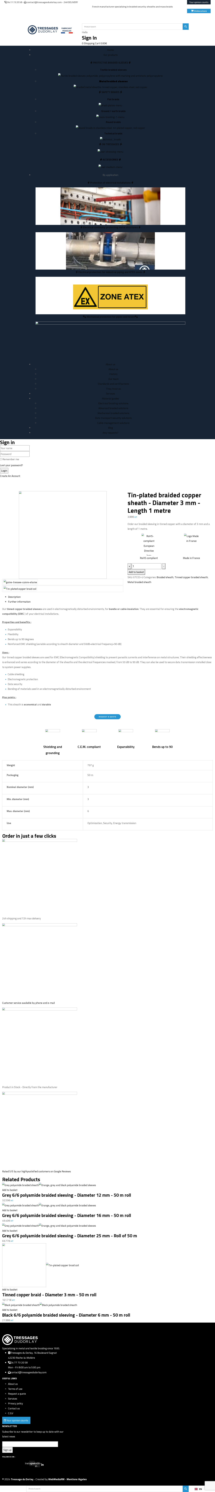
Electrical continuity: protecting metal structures (110, 227)
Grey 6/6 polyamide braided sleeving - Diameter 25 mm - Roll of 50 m (69, 1235)
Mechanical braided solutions (113, 413)
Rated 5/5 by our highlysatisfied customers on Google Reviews (36, 1171)
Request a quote (17, 1394)
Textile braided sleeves (113, 70)
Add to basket (136, 572)
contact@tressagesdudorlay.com (44, 2)
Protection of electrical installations (110, 183)
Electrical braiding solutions (113, 403)
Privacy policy (15, 1403)
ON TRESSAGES (110, 144)
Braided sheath (165, 577)
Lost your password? (11, 465)
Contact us (14, 1408)
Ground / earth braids (113, 111)
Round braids (113, 122)
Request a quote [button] (107, 716)
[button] (198, 1489)
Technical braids (113, 133)
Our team (113, 379)
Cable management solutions (113, 423)
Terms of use (15, 1389)
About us (113, 369)
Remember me (10, 459)
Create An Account (10, 476)
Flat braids (113, 99)
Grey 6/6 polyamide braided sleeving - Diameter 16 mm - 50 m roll (66, 1215)
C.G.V (10, 1413)
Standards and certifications (113, 384)
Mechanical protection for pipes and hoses (110, 317)
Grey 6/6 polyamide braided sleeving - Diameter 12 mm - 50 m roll (66, 1195)
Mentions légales (77, 1479)
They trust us (113, 389)
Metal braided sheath (139, 582)
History (113, 374)
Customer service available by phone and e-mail (28, 1003)
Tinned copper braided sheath (191, 577)
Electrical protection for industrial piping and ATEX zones (110, 272)
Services (12, 1399)
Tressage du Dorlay (22, 1479)
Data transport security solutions (113, 418)
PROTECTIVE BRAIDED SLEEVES (110, 63)
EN (200, 1489)
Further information (19, 602)
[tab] (110, 596)
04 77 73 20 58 (14, 2)
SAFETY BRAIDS (110, 92)
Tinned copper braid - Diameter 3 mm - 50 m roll (49, 1294)
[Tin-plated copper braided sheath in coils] (20, 588)
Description (14, 597)
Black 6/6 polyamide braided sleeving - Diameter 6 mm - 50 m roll (66, 1314)
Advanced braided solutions (113, 408)
